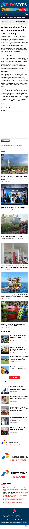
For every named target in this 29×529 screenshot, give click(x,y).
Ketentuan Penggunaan (8, 515)
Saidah (4, 501)
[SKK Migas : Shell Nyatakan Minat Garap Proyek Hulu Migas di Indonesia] (5, 431)
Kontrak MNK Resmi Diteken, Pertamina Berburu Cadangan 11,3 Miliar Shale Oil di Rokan (19, 409)
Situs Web (3, 135)
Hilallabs (14, 523)
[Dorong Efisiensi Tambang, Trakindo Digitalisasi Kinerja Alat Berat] (5, 370)
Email (2, 130)
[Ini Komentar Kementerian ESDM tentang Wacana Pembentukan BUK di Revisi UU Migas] (5, 420)
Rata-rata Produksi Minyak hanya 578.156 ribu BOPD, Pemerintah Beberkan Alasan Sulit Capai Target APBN (15, 489)
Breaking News (4, 103)
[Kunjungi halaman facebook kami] (7, 519)
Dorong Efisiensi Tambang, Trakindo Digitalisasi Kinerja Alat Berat (18, 368)
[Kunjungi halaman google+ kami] (15, 519)
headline (11, 103)
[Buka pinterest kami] (10, 519)
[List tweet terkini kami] (13, 519)
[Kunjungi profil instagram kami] (18, 519)
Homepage (5, 513)
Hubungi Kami (18, 516)
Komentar (3, 110)
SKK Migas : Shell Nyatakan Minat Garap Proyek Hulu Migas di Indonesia (18, 429)
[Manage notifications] (26, 526)
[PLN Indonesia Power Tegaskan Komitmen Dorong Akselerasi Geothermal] (5, 339)
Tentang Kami (18, 513)
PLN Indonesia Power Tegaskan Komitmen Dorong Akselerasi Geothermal (18, 337)
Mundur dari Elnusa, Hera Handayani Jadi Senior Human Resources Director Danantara (18, 388)
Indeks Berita (14, 377)
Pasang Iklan (5, 516)
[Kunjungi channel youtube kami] (21, 519)
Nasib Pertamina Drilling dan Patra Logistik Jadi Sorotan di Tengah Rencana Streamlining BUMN (19, 398)
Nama (2, 124)
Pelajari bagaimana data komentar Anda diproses (11, 145)
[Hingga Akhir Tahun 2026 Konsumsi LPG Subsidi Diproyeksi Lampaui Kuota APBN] (14, 311)
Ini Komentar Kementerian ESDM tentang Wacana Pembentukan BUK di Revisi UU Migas (19, 419)
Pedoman (18, 515)
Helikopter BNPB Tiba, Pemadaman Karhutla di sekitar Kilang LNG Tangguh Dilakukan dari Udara (19, 358)
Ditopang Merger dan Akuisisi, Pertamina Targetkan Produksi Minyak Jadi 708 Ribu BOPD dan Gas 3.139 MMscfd (14, 178)
